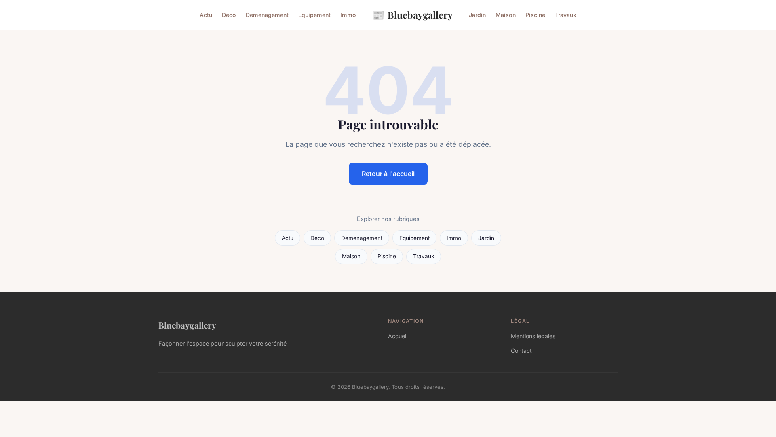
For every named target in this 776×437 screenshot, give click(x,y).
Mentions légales (533, 336)
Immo (348, 14)
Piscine (535, 14)
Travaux (565, 14)
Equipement (314, 14)
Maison (506, 14)
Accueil (397, 336)
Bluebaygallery (412, 14)
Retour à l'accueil (388, 174)
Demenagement (267, 14)
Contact (521, 350)
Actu (206, 14)
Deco (229, 14)
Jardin (477, 14)
